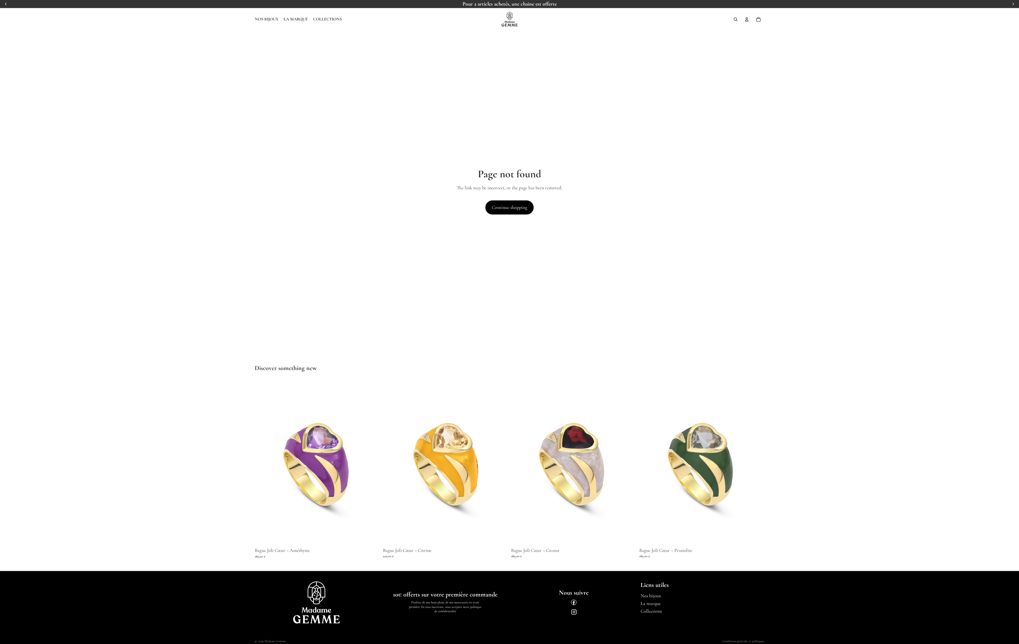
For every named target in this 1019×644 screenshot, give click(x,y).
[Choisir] (371, 537)
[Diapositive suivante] (372, 463)
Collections (651, 611)
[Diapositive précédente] (263, 463)
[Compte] (747, 19)
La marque (651, 603)
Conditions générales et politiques (743, 641)
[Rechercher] (735, 19)
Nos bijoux (651, 596)
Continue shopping (509, 207)
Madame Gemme (275, 641)
